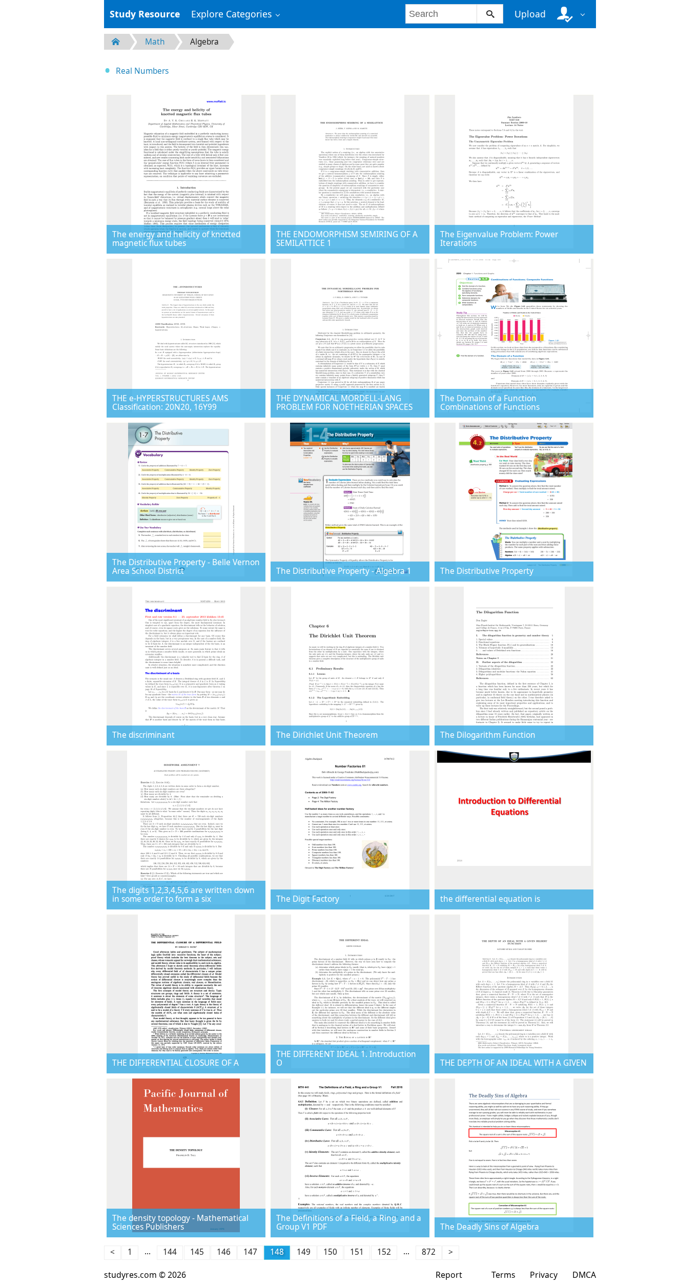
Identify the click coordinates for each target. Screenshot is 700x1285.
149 (304, 1252)
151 (357, 1252)
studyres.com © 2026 (145, 1274)
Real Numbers (142, 71)
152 (384, 1252)
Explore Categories (231, 14)
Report (449, 1274)
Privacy (544, 1274)
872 (429, 1252)
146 (224, 1252)
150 (330, 1252)
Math (155, 41)
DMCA (584, 1274)
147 (250, 1252)
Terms (503, 1274)
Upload (530, 14)
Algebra (204, 41)
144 (170, 1252)
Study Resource (145, 14)
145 (197, 1252)
